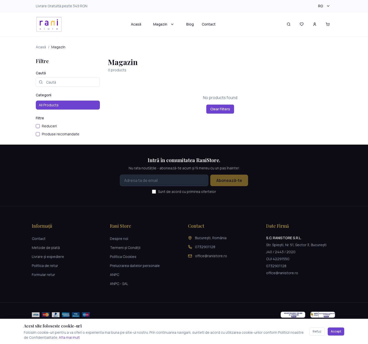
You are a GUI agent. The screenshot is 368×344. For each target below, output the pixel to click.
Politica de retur (45, 265)
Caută (41, 73)
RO (320, 6)
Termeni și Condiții (125, 247)
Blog (190, 24)
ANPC (114, 274)
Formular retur (43, 274)
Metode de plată (46, 247)
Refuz (317, 331)
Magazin (160, 24)
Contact (209, 24)
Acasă (136, 24)
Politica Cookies (123, 256)
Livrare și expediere (48, 256)
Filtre (40, 118)
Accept (336, 331)
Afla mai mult (69, 337)
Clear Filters (220, 109)
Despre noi (119, 238)
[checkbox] (38, 126)
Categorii (43, 95)
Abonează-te (229, 180)
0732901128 (205, 246)
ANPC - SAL (119, 283)
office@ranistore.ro (211, 255)
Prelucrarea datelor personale (135, 265)
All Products (49, 105)
